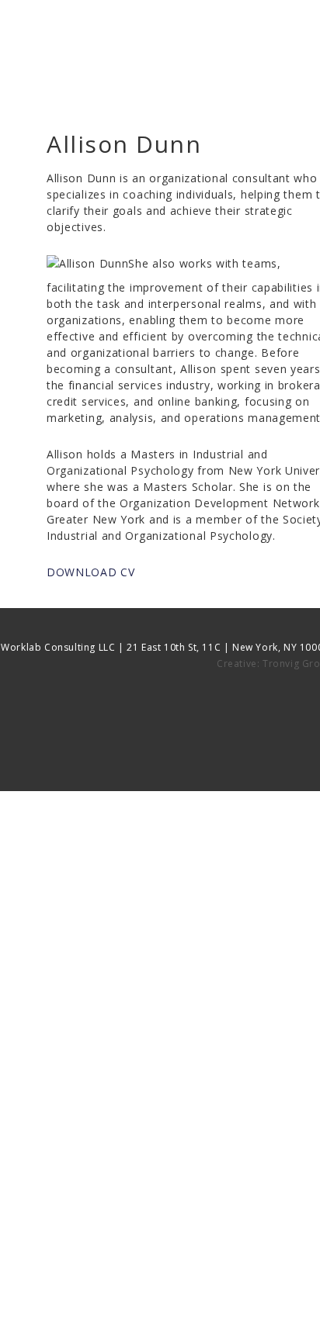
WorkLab (168, 50)
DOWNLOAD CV (91, 572)
